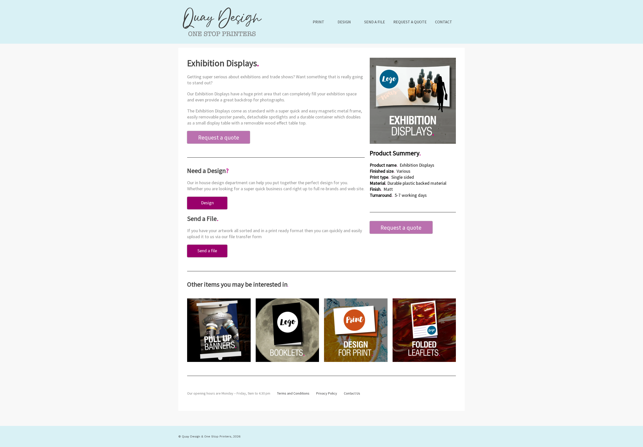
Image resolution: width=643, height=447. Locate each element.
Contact (443, 21)
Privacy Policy (326, 393)
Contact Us (352, 393)
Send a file (374, 21)
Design (344, 21)
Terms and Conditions (293, 393)
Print (318, 21)
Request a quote (410, 21)
